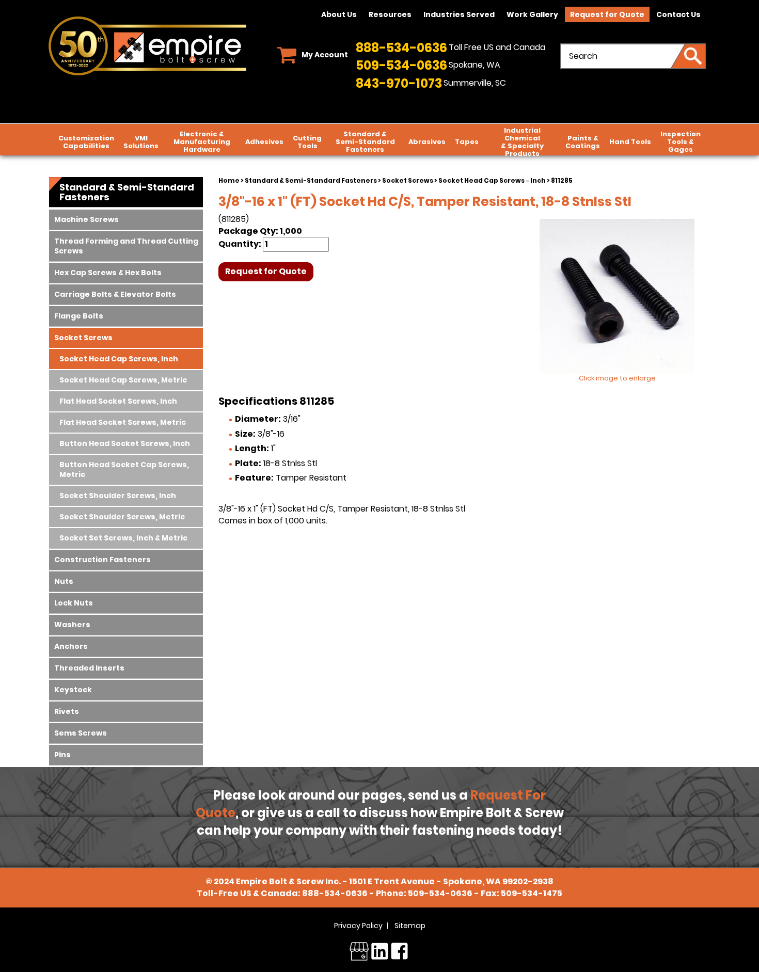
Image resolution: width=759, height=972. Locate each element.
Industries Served (459, 14)
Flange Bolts (78, 316)
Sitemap (409, 925)
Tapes (467, 142)
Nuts (63, 581)
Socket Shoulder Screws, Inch (117, 495)
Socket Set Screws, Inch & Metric (123, 538)
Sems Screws (80, 733)
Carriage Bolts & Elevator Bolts (115, 294)
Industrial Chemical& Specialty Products (522, 141)
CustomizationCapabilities (86, 142)
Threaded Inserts (89, 668)
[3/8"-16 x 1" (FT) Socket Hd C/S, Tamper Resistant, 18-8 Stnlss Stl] (617, 296)
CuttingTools (307, 142)
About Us (339, 14)
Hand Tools (630, 142)
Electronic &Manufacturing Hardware (201, 141)
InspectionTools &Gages (680, 141)
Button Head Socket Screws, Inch (124, 443)
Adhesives (264, 142)
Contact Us (678, 14)
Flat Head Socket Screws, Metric (122, 422)
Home (229, 180)
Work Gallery (532, 14)
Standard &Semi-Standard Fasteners (365, 141)
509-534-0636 (401, 65)
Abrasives (427, 142)
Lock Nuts (73, 603)
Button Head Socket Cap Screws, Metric (124, 469)
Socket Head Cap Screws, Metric (123, 380)
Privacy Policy (358, 925)
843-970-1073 (399, 83)
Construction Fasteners (102, 559)
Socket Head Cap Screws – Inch (492, 180)
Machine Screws (86, 219)
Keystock (73, 689)
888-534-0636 (401, 47)
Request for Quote (607, 14)
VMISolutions (141, 142)
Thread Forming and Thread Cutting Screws (126, 246)
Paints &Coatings (582, 142)
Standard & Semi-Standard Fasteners (311, 180)
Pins (62, 755)
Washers (72, 624)
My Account (325, 55)
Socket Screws (407, 180)
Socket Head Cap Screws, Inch (118, 359)
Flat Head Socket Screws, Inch (118, 401)
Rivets (66, 711)
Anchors (71, 646)
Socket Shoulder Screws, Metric (122, 517)
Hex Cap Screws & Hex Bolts (108, 272)
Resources (390, 14)
